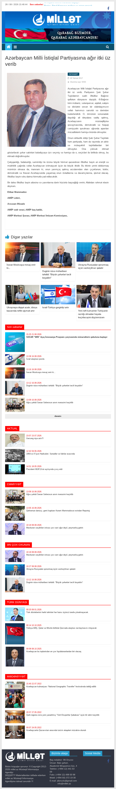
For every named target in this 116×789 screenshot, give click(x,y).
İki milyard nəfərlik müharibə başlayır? (62, 4)
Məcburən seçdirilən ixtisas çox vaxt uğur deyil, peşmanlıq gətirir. (55, 528)
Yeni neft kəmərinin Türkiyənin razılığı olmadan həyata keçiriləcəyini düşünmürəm (93, 314)
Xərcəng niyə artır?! (35, 438)
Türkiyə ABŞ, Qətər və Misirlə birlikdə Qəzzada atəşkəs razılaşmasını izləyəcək (61, 628)
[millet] (8, 47)
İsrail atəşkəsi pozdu (35, 359)
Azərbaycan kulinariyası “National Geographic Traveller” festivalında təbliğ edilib (61, 686)
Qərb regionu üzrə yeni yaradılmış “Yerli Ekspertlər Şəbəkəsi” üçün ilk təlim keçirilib (62, 715)
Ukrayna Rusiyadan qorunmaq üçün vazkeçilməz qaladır (51, 569)
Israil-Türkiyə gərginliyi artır (55, 307)
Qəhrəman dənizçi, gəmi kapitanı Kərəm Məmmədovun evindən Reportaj (58, 511)
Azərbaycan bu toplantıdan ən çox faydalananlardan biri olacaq (53, 651)
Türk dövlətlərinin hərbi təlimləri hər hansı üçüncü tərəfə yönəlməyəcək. (57, 612)
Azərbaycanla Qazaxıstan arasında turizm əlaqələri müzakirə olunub (56, 730)
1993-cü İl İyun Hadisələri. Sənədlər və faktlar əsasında (50, 454)
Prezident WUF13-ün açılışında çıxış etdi (44, 469)
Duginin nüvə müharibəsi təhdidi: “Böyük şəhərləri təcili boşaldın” (56, 274)
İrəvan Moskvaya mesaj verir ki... (41, 372)
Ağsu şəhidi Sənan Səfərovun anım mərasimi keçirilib (49, 402)
